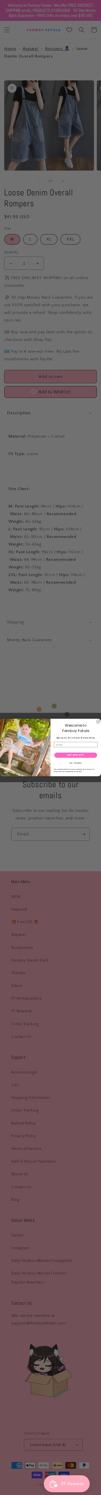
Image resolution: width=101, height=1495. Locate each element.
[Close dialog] (98, 721)
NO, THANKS (76, 763)
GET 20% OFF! (76, 755)
